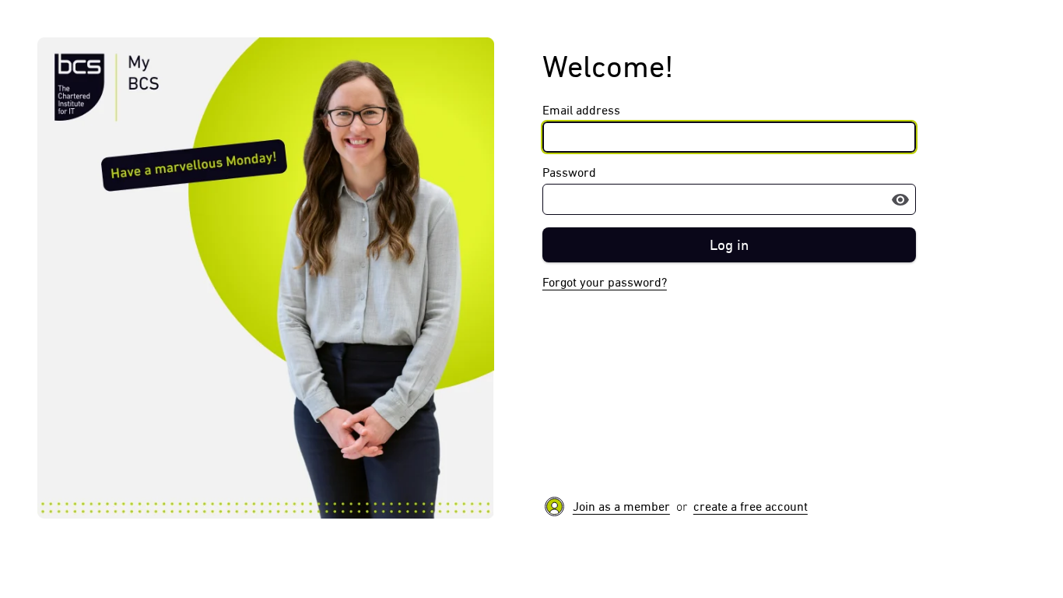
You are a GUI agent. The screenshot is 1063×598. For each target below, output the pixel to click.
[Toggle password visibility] (900, 199)
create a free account (750, 506)
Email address (581, 110)
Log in (729, 245)
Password (569, 172)
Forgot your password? (604, 282)
